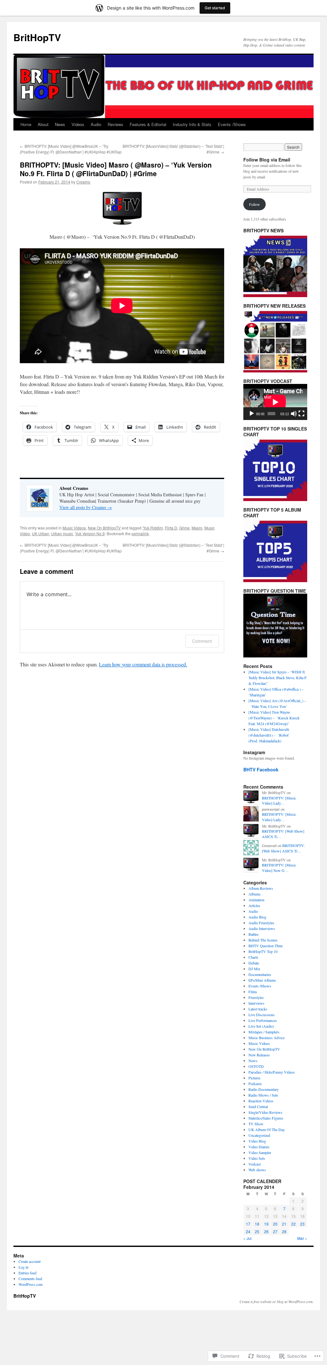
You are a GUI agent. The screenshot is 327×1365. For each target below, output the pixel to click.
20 (275, 1223)
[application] (275, 402)
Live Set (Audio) (261, 1026)
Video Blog (257, 1141)
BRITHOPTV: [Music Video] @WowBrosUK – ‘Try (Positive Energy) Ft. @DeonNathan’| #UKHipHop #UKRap (71, 148)
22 (293, 1223)
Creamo (83, 181)
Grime (184, 527)
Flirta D (171, 527)
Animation (256, 899)
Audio (96, 124)
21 (284, 1223)
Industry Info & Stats (192, 124)
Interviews (256, 1003)
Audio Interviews (261, 928)
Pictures (254, 1077)
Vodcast (254, 1163)
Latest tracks (257, 1008)
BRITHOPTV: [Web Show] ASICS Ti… (283, 848)
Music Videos (74, 527)
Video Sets (256, 1158)
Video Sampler (259, 1152)
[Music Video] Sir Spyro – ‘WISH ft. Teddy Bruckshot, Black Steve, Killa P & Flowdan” (277, 677)
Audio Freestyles (261, 922)
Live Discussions (261, 1014)
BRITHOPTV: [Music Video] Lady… (279, 800)
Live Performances (262, 1020)
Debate (253, 962)
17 (248, 1223)
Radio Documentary (263, 1089)
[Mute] (294, 413)
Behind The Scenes (263, 939)
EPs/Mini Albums (262, 980)
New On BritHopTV (104, 527)
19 (266, 1223)
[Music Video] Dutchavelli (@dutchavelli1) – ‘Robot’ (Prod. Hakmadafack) (269, 735)
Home (25, 124)
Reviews (115, 124)
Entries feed (27, 1272)
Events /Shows (232, 124)
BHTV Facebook (260, 769)
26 (266, 1231)
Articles (254, 905)
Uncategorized (259, 1135)
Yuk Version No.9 (90, 533)
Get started (215, 7)
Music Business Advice (266, 1037)
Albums (254, 893)
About (43, 124)
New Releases (259, 1054)
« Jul (247, 1238)
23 (302, 1223)
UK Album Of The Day (266, 1129)
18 (257, 1223)
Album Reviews (260, 888)
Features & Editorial (148, 124)
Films (252, 991)
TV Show (255, 1123)
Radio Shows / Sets (263, 1095)
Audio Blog (257, 916)
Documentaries (259, 974)
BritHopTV (37, 37)
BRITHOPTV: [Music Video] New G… (279, 867)
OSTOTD (256, 1066)
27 (275, 1231)
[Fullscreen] (301, 413)
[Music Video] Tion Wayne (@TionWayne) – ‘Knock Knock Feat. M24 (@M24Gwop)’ (274, 717)
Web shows (257, 1169)
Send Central (258, 1106)
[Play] (251, 413)
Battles (253, 934)
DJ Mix (254, 968)
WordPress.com (30, 1284)
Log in (23, 1267)
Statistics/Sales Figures (265, 1118)
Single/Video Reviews (265, 1112)
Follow (254, 204)
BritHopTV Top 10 (263, 951)
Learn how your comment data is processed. (143, 664)
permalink (140, 533)
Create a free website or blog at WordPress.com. (277, 1301)
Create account (30, 1261)
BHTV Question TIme (265, 945)
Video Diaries (259, 1146)
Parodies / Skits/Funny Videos (271, 1072)
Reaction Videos (260, 1100)
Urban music (62, 533)
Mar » (302, 1238)
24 (248, 1231)
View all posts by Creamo (85, 507)
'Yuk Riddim (152, 527)
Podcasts (255, 1083)
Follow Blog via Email (266, 159)
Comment (202, 641)
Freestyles (256, 997)
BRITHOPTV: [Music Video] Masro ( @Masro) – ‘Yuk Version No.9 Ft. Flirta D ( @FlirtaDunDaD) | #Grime (116, 169)
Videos (78, 124)
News (60, 124)
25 (257, 1231)
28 (284, 1231)
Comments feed (30, 1278)
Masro (197, 527)
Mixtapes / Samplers (263, 1031)
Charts (253, 957)
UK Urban (40, 533)
